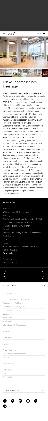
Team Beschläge (9, 318)
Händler (6, 357)
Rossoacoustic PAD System (13, 303)
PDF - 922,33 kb (10, 263)
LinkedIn (5, 406)
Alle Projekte (7, 337)
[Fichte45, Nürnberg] (12, 275)
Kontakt (6, 344)
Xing (36, 401)
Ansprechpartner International (14, 354)
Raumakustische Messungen (14, 310)
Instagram (20, 401)
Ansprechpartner (9, 350)
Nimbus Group (8, 364)
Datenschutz (8, 377)
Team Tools (7, 321)
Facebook (5, 401)
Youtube (28, 401)
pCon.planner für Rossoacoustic (15, 325)
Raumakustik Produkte (11, 293)
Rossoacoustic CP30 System (14, 307)
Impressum (7, 370)
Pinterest (12, 401)
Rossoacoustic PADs (34, 173)
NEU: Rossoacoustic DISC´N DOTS (16, 299)
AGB (4, 373)
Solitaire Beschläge (10, 314)
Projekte (6, 331)
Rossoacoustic (15, 34)
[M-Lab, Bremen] (36, 275)
